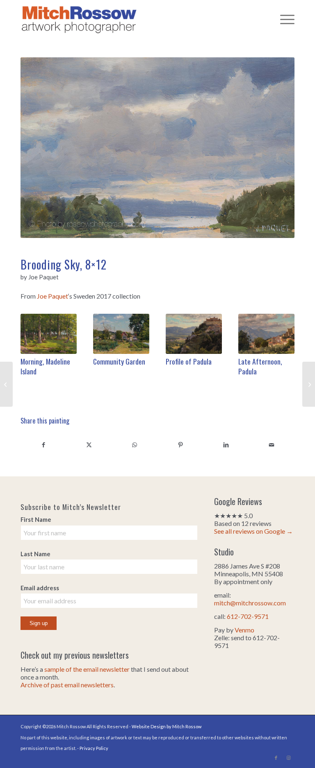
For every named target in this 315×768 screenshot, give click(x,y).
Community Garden (119, 361)
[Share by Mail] (271, 444)
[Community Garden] (121, 333)
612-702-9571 (248, 616)
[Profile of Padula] (194, 333)
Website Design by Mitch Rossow (166, 726)
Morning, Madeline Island (45, 366)
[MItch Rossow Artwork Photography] (79, 18)
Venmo (244, 630)
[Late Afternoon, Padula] (266, 333)
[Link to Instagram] (288, 758)
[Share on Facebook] (43, 444)
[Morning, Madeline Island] (49, 333)
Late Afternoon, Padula (260, 366)
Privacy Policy (94, 748)
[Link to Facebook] (276, 758)
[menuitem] (283, 18)
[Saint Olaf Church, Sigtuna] (308, 384)
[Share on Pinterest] (180, 444)
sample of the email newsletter (87, 669)
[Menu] (283, 18)
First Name (36, 519)
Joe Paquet (52, 296)
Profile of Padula (189, 361)
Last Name (35, 553)
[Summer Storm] (6, 384)
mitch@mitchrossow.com (250, 603)
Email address (40, 587)
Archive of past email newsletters (67, 685)
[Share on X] (89, 444)
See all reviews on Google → (253, 531)
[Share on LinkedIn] (226, 444)
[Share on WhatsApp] (135, 444)
